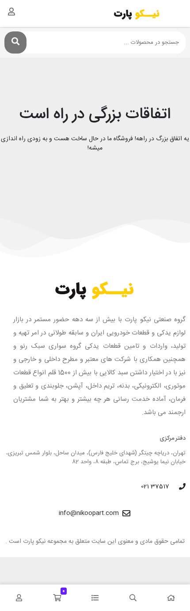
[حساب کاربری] (11, 11)
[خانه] (171, 597)
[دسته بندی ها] (95, 597)
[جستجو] (15, 42)
